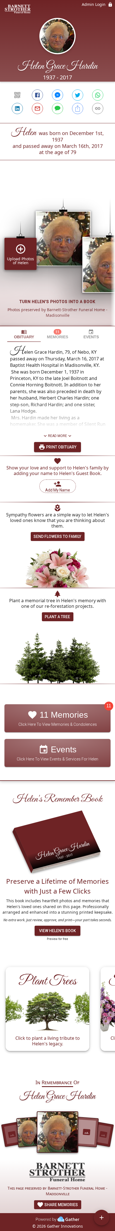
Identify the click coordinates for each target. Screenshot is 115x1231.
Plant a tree (57, 617)
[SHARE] (77, 108)
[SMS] (57, 108)
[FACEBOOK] (37, 95)
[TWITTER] (77, 95)
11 (108, 706)
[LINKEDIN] (17, 108)
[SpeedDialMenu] (101, 1217)
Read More (57, 436)
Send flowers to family (57, 536)
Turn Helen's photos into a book (57, 301)
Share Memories (61, 1204)
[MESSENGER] (57, 95)
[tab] (24, 334)
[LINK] (97, 108)
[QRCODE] (17, 95)
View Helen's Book (57, 930)
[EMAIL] (37, 108)
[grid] (57, 252)
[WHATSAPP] (97, 95)
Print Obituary (60, 447)
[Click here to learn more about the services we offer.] (57, 1172)
